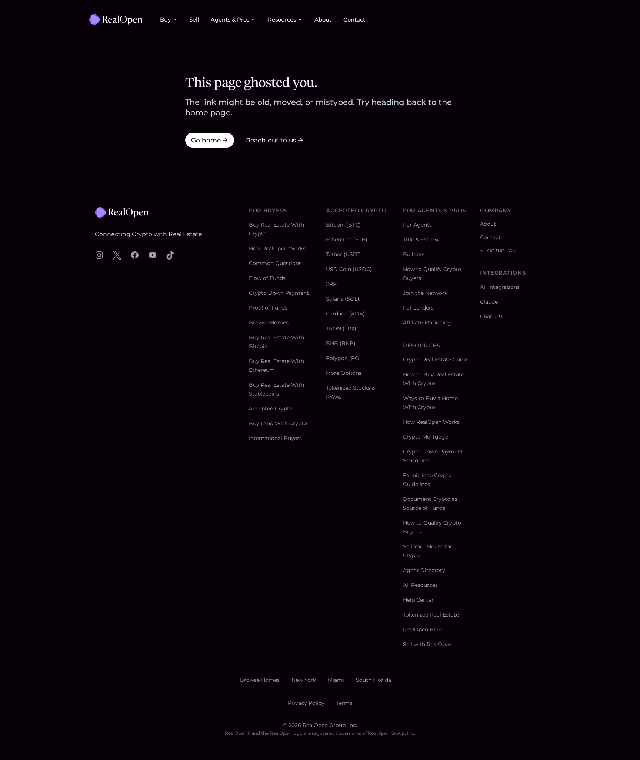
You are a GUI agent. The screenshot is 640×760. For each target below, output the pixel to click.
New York (303, 680)
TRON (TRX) (341, 328)
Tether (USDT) (344, 254)
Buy (165, 19)
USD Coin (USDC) (349, 269)
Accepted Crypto (271, 408)
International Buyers (275, 438)
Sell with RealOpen (427, 644)
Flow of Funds (267, 278)
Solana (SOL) (342, 298)
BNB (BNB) (341, 343)
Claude (489, 301)
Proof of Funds (268, 307)
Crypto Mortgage (425, 436)
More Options (343, 373)
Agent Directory (424, 570)
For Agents (417, 224)
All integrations (500, 287)
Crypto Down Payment (279, 293)
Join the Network (425, 293)
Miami (336, 680)
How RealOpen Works (277, 248)
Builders (413, 254)
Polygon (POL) (345, 358)
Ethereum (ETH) (346, 239)
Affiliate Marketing (427, 322)
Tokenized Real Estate (431, 614)
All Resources (420, 585)
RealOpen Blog (422, 629)
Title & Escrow (421, 239)
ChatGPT (491, 316)
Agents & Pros (230, 19)
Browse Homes (269, 322)
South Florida (373, 680)
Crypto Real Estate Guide (435, 359)
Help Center (418, 600)
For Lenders (418, 307)
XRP (331, 284)
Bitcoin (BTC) (343, 224)
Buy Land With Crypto (278, 423)
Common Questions (275, 263)
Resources (282, 19)
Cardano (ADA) (345, 313)
